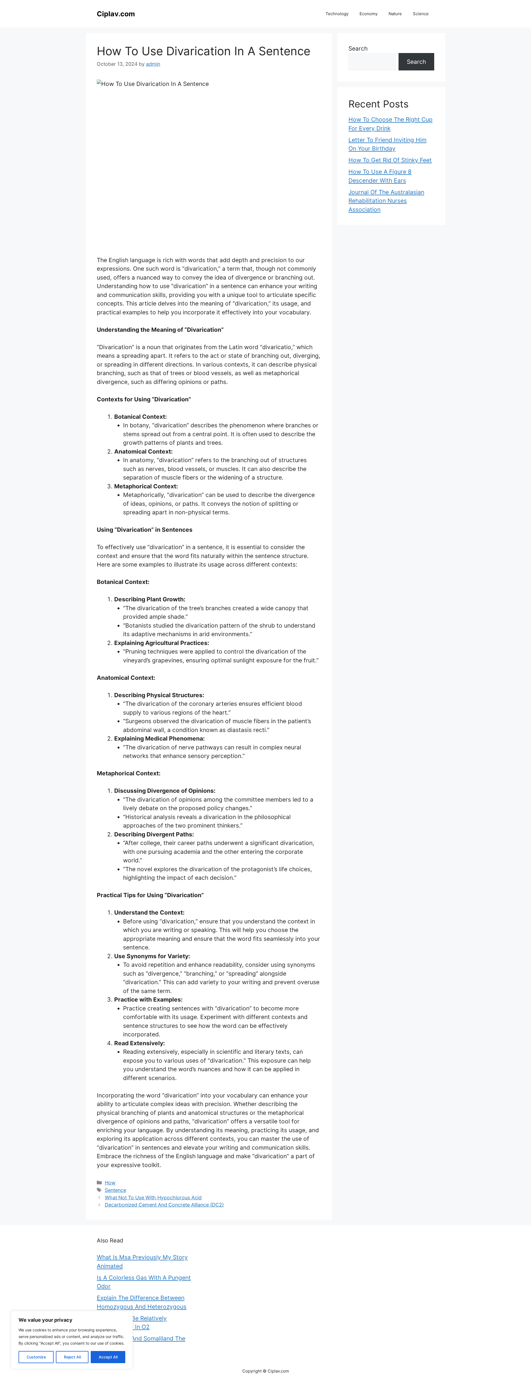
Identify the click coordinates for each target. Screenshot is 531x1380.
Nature (395, 13)
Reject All (72, 1357)
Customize (36, 1357)
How (110, 1183)
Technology (337, 13)
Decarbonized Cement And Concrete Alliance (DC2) (164, 1205)
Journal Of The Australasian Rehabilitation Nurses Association (386, 201)
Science (421, 13)
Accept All (108, 1357)
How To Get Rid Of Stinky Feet (390, 160)
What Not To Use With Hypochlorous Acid (153, 1197)
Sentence (115, 1190)
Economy (369, 13)
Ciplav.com (116, 14)
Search (358, 48)
